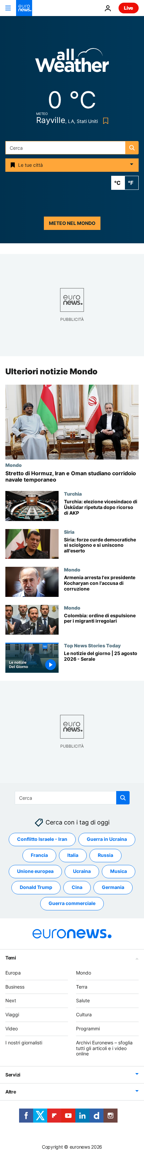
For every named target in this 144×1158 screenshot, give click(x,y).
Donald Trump (36, 887)
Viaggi (12, 1014)
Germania (113, 887)
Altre (10, 1092)
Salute (83, 1000)
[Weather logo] (72, 62)
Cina (77, 887)
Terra (81, 987)
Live (128, 8)
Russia (105, 855)
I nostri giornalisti (23, 1042)
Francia (39, 855)
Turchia (73, 493)
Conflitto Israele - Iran (42, 839)
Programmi (88, 1028)
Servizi (12, 1074)
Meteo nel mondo (72, 223)
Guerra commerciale (72, 903)
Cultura (84, 1014)
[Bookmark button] (104, 121)
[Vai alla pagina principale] (24, 8)
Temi (10, 957)
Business (14, 987)
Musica (118, 871)
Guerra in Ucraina (107, 839)
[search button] (132, 147)
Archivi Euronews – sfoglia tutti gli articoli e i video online (104, 1048)
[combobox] (72, 147)
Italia (72, 855)
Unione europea (35, 871)
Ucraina (82, 871)
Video (11, 1028)
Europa (13, 973)
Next (10, 1000)
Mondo (13, 465)
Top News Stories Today (92, 645)
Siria (69, 531)
